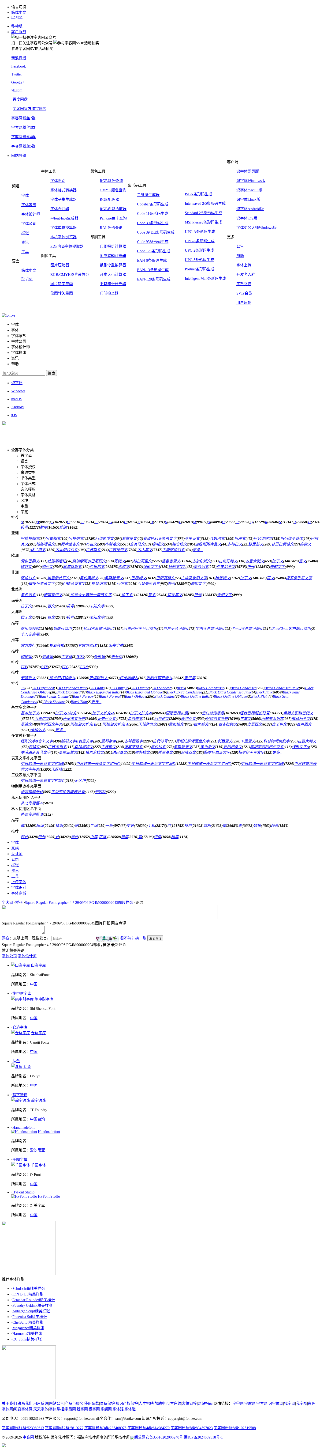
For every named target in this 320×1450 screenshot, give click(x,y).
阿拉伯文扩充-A (115, 724)
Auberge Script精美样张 (31, 1311)
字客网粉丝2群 (23, 118)
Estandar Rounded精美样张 (33, 1300)
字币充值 (243, 284)
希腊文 (123, 567)
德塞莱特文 (53, 595)
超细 (40, 826)
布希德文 (112, 544)
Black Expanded (68, 692)
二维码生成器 (148, 195)
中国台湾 (37, 1119)
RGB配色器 (109, 199)
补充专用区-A (32, 803)
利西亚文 (224, 741)
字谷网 (238, 1403)
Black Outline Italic (195, 696)
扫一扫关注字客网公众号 (31, 43)
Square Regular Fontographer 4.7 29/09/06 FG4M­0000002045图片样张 (79, 903)
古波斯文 (93, 550)
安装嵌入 (28, 678)
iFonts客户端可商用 (247, 629)
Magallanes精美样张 (28, 1328)
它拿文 (245, 719)
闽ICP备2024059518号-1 (203, 1437)
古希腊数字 (133, 741)
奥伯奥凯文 (89, 578)
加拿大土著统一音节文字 (91, 595)
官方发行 (28, 645)
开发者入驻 (245, 274)
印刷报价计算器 (113, 246)
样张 (25, 233)
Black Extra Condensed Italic (230, 692)
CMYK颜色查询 (113, 190)
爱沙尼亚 (37, 1150)
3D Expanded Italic (72, 688)
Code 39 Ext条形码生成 (156, 232)
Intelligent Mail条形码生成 (205, 278)
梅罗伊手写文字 (299, 578)
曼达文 (26, 724)
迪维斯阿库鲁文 (208, 544)
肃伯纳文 (158, 747)
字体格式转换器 (63, 190)
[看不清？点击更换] (107, 939)
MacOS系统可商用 (98, 629)
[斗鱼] (16, 1067)
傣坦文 (158, 544)
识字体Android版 (250, 209)
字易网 (70, 1409)
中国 (33, 984)
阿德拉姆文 (30, 539)
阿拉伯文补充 (217, 719)
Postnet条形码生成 (199, 269)
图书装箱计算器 (113, 256)
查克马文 (137, 544)
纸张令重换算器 (113, 265)
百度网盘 (20, 99)
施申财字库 (21, 994)
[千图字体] (20, 1165)
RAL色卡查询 (111, 228)
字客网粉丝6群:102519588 (235, 1428)
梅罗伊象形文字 (42, 584)
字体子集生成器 (63, 199)
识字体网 (275, 1403)
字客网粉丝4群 (23, 137)
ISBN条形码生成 (198, 194)
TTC (65, 667)
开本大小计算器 (113, 274)
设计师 (16, 854)
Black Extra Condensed (184, 692)
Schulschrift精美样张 (28, 1289)
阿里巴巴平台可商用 (140, 629)
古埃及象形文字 (194, 578)
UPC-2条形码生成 (199, 250)
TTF (24, 667)
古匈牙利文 (228, 561)
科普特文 (222, 578)
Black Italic (264, 692)
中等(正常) (98, 837)
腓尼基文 (255, 544)
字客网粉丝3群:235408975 (105, 1428)
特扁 (157, 837)
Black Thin (79, 702)
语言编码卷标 (32, 792)
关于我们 (9, 1403)
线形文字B (177, 567)
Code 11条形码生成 (152, 214)
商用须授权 (30, 629)
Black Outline (164, 696)
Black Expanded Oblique (144, 692)
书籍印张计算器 (113, 284)
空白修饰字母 (213, 713)
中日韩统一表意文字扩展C (98, 764)
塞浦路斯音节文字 (36, 752)
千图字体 (19, 1160)
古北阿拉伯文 (66, 550)
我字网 (82, 1409)
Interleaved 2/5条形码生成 (205, 203)
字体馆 (118, 1409)
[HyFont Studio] (24, 1196)
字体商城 (18, 893)
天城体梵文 (147, 724)
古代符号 (160, 741)
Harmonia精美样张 (27, 1334)
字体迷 (130, 1409)
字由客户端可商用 (210, 629)
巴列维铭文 (262, 539)
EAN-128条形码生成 (154, 279)
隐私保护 (107, 1403)
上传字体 (18, 882)
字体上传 (243, 265)
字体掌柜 (56, 1409)
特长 (41, 837)
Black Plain (259, 696)
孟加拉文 (176, 724)
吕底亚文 (188, 752)
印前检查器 (109, 293)
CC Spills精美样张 (27, 1339)
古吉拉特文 (118, 550)
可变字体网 (23, 1409)
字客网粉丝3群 (23, 127)
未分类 (116, 657)
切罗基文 (174, 595)
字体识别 (57, 181)
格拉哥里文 (142, 561)
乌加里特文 (83, 747)
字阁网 (106, 1409)
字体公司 (28, 224)
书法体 (47, 657)
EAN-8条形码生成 (152, 260)
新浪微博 (18, 58)
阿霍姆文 (52, 539)
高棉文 (305, 544)
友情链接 (189, 1403)
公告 (240, 246)
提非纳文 (98, 584)
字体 (25, 195)
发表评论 (155, 938)
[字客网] (8, 315)
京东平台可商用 (176, 629)
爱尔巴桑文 (30, 561)
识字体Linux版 (248, 199)
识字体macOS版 (249, 190)
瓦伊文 (121, 584)
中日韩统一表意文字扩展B (42, 764)
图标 (80, 657)
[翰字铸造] (20, 1100)
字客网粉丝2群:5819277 (64, 1428)
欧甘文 (26, 567)
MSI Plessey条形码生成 (203, 222)
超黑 (274, 826)
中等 (130, 826)
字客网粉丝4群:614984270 (148, 1428)
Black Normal (110, 696)
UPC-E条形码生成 (200, 241)
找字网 (289, 1403)
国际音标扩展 (177, 713)
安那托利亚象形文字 (160, 539)
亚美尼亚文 (225, 567)
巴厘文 (240, 539)
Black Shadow (54, 702)
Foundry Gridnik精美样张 (32, 1305)
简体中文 (18, 13)
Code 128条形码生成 (153, 251)
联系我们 (25, 1403)
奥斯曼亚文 (113, 578)
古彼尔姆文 (201, 561)
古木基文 (144, 550)
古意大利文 (254, 561)
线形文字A (151, 567)
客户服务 (18, 32)
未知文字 (277, 567)
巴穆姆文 (138, 578)
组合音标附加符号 (255, 713)
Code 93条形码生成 (152, 242)
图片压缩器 (59, 265)
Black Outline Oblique (230, 696)
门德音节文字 (74, 584)
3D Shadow (162, 688)
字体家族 (28, 205)
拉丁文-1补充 (66, 713)
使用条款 (91, 1403)
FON (84, 667)
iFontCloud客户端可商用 (291, 629)
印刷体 (26, 657)
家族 (15, 848)
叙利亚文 (188, 719)
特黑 (257, 826)
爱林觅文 (129, 539)
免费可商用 (62, 629)
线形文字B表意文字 (77, 741)
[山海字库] (20, 965)
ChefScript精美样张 (27, 1322)
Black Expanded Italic (103, 692)
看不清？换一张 (133, 938)
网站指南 (205, 1403)
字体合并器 (59, 209)
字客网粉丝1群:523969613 (23, 1428)
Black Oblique (135, 696)
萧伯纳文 (200, 567)
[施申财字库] (22, 999)
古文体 (66, 657)
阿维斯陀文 (104, 539)
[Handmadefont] (24, 1132)
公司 (15, 859)
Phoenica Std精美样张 (29, 1317)
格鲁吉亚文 (171, 561)
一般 (109, 826)
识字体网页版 (247, 171)
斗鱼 (16, 1061)
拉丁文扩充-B (141, 713)
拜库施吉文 (70, 544)
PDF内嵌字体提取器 (67, 246)
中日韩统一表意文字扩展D (153, 764)
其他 (63, 527)
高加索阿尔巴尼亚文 (89, 561)
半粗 (151, 826)
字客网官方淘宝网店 (29, 109)
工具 (25, 252)
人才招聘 (146, 1403)
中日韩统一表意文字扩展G (43, 781)
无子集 (189, 678)
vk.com (16, 90)
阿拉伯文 (75, 539)
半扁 (124, 837)
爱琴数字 (108, 741)
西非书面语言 (148, 584)
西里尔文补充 (74, 719)
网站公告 (56, 1403)
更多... (198, 550)
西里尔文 (96, 567)
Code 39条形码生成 (152, 223)
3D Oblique (119, 688)
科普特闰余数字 (276, 741)
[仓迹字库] (20, 1033)
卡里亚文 (247, 741)
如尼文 (47, 567)
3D (23, 688)
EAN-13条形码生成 (153, 270)
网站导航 (18, 156)
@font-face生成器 (64, 218)
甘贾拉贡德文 (282, 544)
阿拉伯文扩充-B (83, 724)
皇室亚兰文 (68, 752)
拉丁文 (277, 561)
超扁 (175, 837)
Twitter (16, 74)
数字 (43, 527)
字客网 (7, 903)
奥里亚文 (192, 539)
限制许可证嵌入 (159, 678)
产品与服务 (74, 1403)
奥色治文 (28, 595)
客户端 (175, 1403)
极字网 (94, 1409)
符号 (24, 527)
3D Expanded (43, 688)
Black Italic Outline (54, 696)
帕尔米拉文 (94, 752)
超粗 (207, 826)
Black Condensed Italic (281, 688)
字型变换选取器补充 (68, 792)
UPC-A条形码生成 (200, 232)
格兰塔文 (37, 550)
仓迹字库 (19, 1027)
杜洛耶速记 (56, 561)
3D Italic (97, 688)
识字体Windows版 (250, 181)
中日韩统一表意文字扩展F (262, 764)
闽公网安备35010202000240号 (158, 1437)
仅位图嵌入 (128, 678)
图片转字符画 (61, 284)
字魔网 (250, 1403)
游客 (5, 938)
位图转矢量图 (61, 293)
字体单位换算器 (63, 228)
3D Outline (140, 688)
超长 (24, 837)
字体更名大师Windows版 (256, 228)
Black (181, 688)
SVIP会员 (244, 293)
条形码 (99, 657)
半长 (74, 837)
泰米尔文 (279, 724)
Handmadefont (23, 1127)
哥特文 (119, 561)
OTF (44, 667)
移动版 (16, 26)
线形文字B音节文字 (37, 741)
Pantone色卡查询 (113, 218)
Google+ (17, 82)
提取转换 (56, 645)
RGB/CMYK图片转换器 (69, 274)
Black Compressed (210, 688)
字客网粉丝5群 (23, 146)
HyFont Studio (23, 1192)
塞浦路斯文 (72, 567)
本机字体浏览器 (63, 237)
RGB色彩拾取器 (113, 209)
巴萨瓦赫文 (165, 578)
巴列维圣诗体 (291, 539)
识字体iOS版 (246, 218)
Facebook (18, 66)
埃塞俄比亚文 (58, 578)
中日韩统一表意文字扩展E (209, 764)
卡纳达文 (37, 730)
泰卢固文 (304, 724)
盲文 (302, 561)
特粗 (188, 826)
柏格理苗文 (45, 544)
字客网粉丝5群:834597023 (192, 1428)
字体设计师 (30, 214)
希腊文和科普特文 (298, 713)
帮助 (240, 256)
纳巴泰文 (119, 752)
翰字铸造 (19, 1095)
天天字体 (40, 1409)
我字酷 (301, 1403)
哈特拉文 (142, 752)
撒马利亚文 (300, 719)
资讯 (25, 242)
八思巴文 (216, 539)
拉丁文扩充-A (103, 713)
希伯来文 (134, 719)
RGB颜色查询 (111, 181)
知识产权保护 (126, 1403)
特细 (59, 826)
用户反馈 (243, 303)
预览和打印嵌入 (62, 678)
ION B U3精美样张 (27, 1294)
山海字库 (38, 965)
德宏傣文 (179, 544)
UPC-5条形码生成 (199, 260)
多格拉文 (234, 544)
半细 (93, 826)
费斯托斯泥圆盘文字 (192, 741)
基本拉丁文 (30, 713)
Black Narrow (83, 696)
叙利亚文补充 (51, 724)
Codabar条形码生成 (152, 204)
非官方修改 (87, 645)
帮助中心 (161, 1403)
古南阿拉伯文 (173, 550)
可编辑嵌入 (98, 678)
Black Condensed (244, 688)
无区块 (56, 769)
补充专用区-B (32, 814)
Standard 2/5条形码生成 (203, 213)
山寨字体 (115, 645)
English (16, 17)
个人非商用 (30, 634)
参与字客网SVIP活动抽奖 (32, 49)
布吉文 (91, 544)
